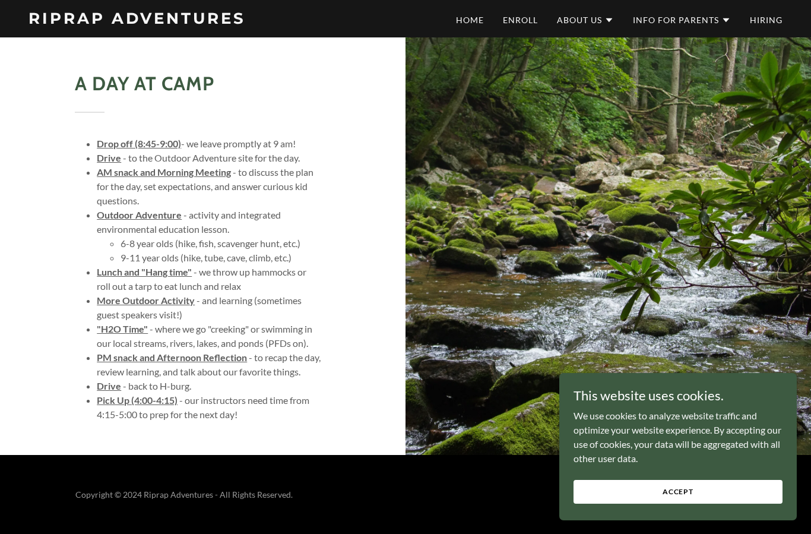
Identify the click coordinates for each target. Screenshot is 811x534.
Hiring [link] (766, 20)
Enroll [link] (520, 20)
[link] (160, 20)
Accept (678, 491)
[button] (585, 20)
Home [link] (470, 20)
